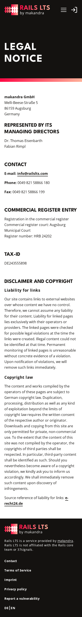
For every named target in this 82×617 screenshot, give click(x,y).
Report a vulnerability (22, 598)
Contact (10, 561)
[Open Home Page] (27, 9)
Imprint (10, 580)
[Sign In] (74, 10)
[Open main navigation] (63, 10)
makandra (65, 541)
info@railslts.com (32, 173)
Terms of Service (17, 570)
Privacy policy (15, 589)
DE (6, 608)
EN (13, 608)
